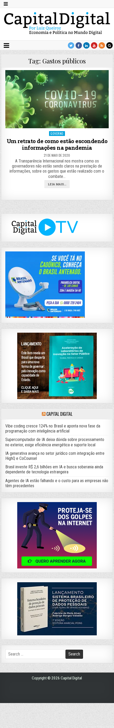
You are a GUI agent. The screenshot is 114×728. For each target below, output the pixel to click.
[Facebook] (79, 45)
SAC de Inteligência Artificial (100, 727)
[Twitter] (71, 45)
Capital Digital (59, 414)
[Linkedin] (86, 45)
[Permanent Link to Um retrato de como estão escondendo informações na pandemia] (56, 99)
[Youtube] (94, 45)
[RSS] (102, 45)
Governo (57, 133)
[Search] (109, 45)
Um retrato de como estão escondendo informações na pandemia (57, 144)
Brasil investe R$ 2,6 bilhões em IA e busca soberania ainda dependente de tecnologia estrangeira (54, 469)
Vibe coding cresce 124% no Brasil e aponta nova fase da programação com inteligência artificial (52, 428)
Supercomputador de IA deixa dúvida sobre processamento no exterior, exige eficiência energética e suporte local (54, 442)
